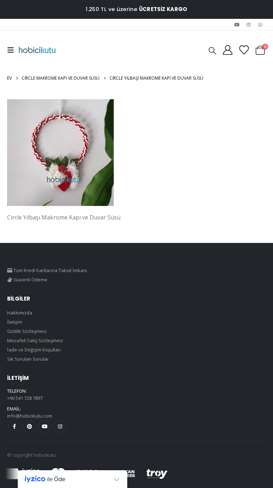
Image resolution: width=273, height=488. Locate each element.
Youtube (44, 426)
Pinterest (29, 426)
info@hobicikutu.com (29, 416)
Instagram (60, 426)
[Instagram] (249, 25)
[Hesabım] (227, 50)
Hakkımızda (19, 312)
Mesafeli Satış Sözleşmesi (35, 340)
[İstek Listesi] (244, 50)
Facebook (14, 426)
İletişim (14, 322)
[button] (12, 50)
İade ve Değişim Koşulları (34, 349)
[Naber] (261, 25)
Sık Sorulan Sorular (28, 359)
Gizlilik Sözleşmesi (27, 331)
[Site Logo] (37, 50)
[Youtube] (237, 25)
